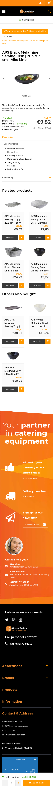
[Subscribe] (44, 525)
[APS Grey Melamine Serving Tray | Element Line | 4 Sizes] (13, 307)
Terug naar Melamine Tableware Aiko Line (25, 31)
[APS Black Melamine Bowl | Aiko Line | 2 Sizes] (13, 355)
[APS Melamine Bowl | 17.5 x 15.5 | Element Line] (40, 204)
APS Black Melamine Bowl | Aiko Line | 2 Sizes (12, 370)
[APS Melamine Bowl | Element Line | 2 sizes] (13, 252)
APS (12, 120)
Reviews (7, 177)
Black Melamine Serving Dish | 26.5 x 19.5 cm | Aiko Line (25, 42)
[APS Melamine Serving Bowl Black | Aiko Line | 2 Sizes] (40, 252)
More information (30, 478)
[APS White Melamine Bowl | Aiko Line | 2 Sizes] (40, 307)
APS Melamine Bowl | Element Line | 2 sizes (12, 267)
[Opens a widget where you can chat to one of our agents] (20, 771)
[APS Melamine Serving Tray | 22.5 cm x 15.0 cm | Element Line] (13, 204)
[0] (49, 3)
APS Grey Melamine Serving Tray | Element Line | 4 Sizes (12, 323)
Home (10, 36)
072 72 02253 (8, 730)
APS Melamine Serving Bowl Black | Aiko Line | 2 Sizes (40, 267)
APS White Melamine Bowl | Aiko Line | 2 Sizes (39, 323)
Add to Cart (38, 783)
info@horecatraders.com (13, 735)
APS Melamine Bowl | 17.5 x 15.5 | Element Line (39, 219)
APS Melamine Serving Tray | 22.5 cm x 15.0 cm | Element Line (12, 219)
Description (7, 137)
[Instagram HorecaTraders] (13, 619)
